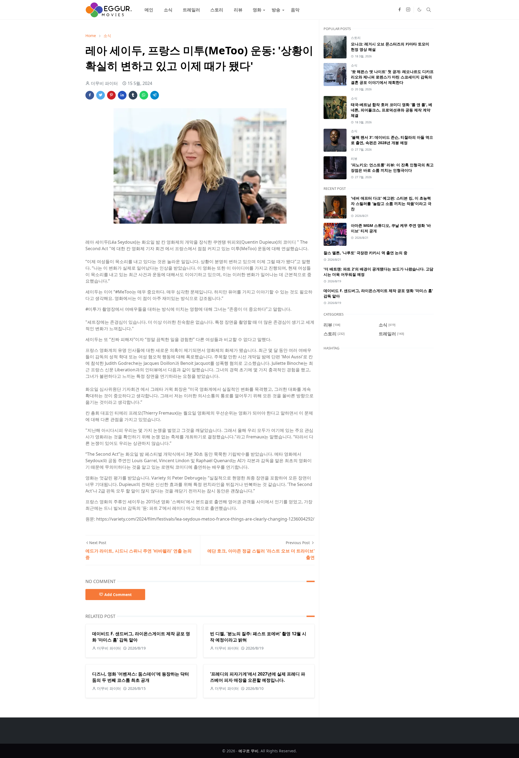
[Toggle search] (429, 10)
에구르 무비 (248, 750)
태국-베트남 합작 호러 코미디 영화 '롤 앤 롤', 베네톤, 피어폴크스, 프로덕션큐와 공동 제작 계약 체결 (391, 110)
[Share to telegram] (154, 95)
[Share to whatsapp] (143, 95)
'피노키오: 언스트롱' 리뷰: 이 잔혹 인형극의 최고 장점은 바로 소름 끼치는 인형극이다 (392, 167)
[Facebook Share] (89, 95)
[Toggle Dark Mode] (419, 9)
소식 (354, 65)
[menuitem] (148, 9)
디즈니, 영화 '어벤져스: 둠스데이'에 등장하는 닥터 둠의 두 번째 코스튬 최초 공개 (140, 677)
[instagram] (408, 9)
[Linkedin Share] (122, 95)
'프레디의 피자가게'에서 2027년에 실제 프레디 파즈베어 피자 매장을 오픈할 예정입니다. (257, 677)
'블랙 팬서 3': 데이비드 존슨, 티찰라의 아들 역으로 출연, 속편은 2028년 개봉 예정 (392, 140)
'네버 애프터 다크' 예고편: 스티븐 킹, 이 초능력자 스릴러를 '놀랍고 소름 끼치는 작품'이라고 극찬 (391, 203)
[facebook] (399, 9)
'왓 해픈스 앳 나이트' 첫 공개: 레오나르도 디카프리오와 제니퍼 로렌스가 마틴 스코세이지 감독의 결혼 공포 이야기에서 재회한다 (392, 77)
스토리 (356, 37)
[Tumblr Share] (133, 95)
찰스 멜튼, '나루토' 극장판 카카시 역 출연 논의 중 (365, 252)
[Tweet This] (100, 95)
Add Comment (118, 594)
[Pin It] (111, 95)
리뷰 (354, 158)
